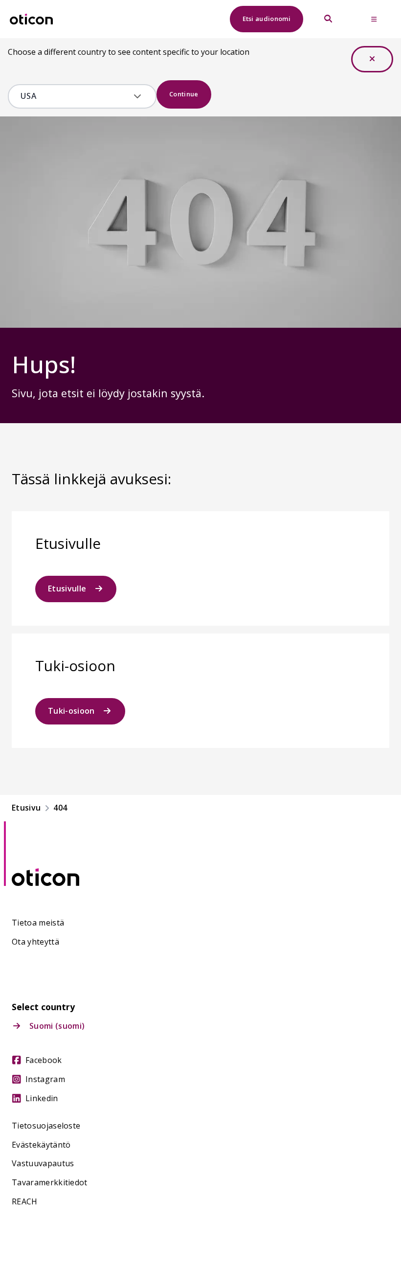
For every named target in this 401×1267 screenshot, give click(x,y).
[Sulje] (372, 59)
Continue (184, 94)
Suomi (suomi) (57, 1026)
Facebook (43, 1060)
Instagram (45, 1079)
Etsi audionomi (266, 18)
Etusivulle (67, 588)
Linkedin (41, 1098)
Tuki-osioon (71, 710)
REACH (25, 1202)
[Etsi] (328, 19)
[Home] (31, 19)
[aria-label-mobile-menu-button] (374, 19)
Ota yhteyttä (35, 942)
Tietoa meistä (38, 923)
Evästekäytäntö (41, 1145)
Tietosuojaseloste (46, 1126)
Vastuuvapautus (43, 1163)
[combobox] (75, 96)
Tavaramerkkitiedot (50, 1182)
